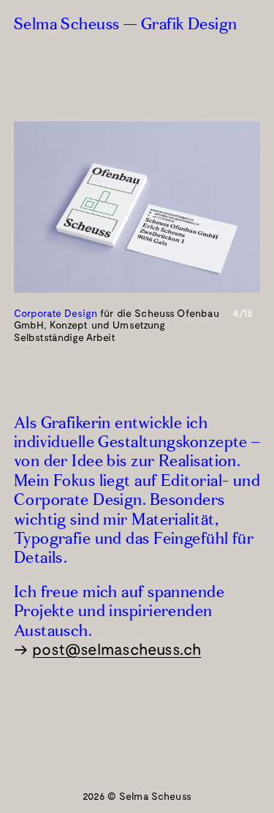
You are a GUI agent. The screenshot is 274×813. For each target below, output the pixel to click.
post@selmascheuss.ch (116, 648)
